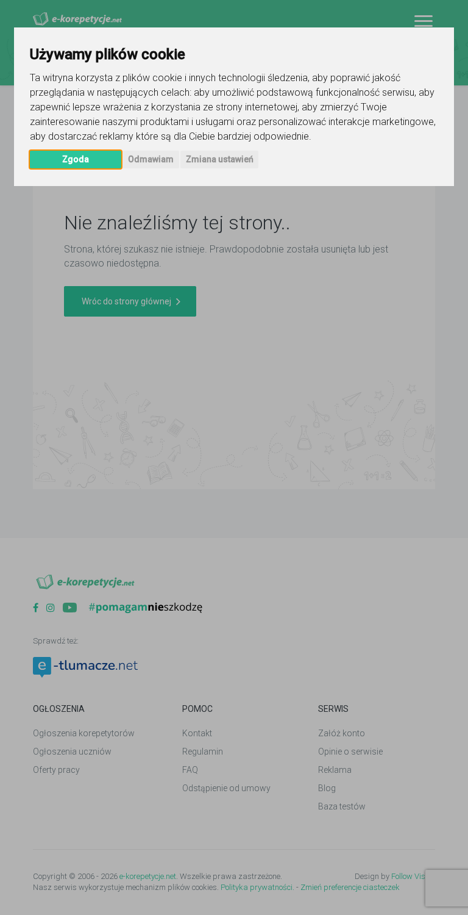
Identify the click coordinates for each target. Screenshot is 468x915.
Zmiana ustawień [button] (220, 159)
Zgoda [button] (75, 159)
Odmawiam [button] (151, 159)
